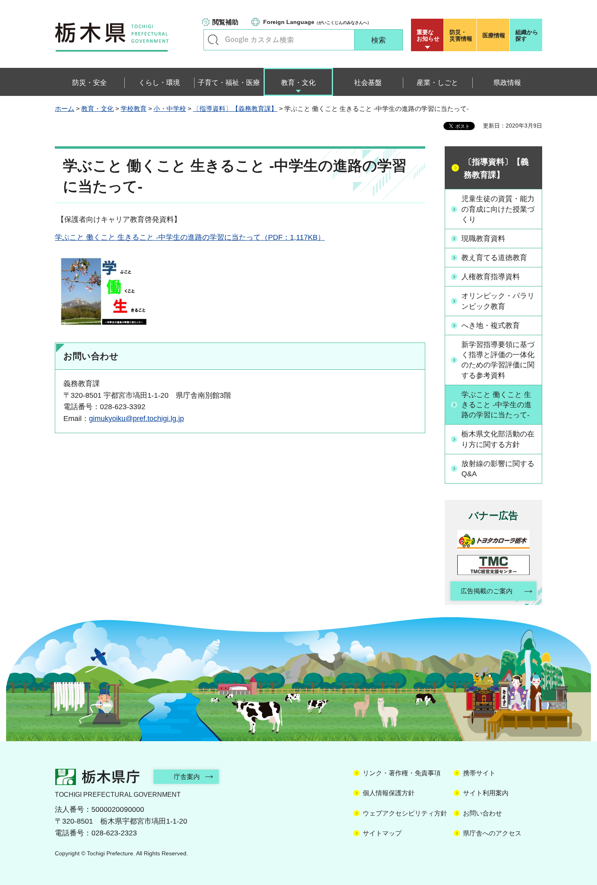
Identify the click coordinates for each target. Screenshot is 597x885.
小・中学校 (170, 108)
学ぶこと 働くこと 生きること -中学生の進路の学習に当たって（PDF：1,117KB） (190, 237)
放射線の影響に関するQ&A (497, 469)
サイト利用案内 (485, 793)
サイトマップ (382, 833)
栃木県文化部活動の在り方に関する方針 (497, 439)
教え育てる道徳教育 (494, 258)
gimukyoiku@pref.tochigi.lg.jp (136, 418)
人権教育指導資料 (490, 277)
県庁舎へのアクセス (492, 833)
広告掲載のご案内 (487, 591)
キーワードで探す (213, 40)
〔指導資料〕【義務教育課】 (235, 108)
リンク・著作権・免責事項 (402, 773)
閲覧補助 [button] (225, 22)
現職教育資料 (483, 238)
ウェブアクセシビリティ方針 (405, 813)
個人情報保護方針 (389, 793)
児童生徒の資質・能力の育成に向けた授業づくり (497, 209)
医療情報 (493, 35)
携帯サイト (479, 773)
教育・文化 (97, 108)
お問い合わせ (482, 813)
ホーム (64, 108)
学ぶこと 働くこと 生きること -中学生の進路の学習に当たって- (496, 404)
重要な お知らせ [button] (428, 35)
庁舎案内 (187, 776)
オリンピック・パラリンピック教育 (497, 301)
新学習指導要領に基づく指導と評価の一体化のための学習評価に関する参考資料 (497, 360)
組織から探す (526, 35)
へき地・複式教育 (490, 325)
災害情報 (461, 35)
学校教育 (134, 108)
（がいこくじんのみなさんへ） (317, 22)
